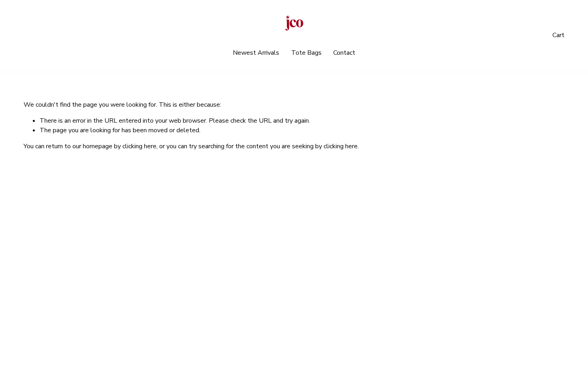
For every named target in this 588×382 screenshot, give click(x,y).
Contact (344, 52)
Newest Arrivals (256, 52)
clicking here (139, 146)
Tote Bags (306, 52)
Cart (558, 35)
